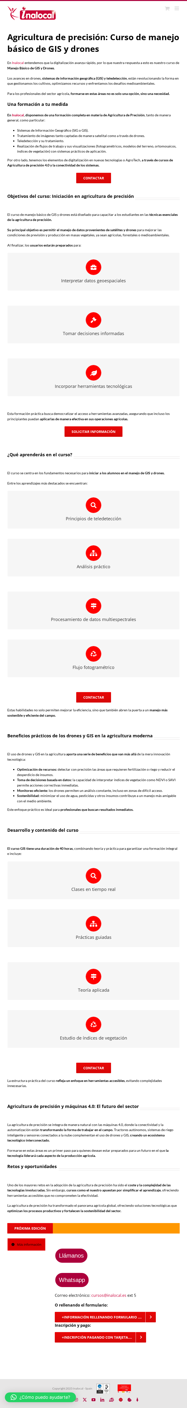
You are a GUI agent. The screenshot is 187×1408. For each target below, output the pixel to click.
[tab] (26, 1244)
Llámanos (71, 1255)
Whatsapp (72, 1280)
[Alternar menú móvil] (177, 8)
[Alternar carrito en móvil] (167, 8)
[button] (40, 1397)
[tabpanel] (114, 1290)
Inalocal (18, 63)
